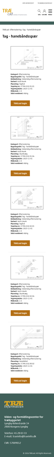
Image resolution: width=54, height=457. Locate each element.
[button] (20, 103)
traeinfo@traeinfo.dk (24, 436)
